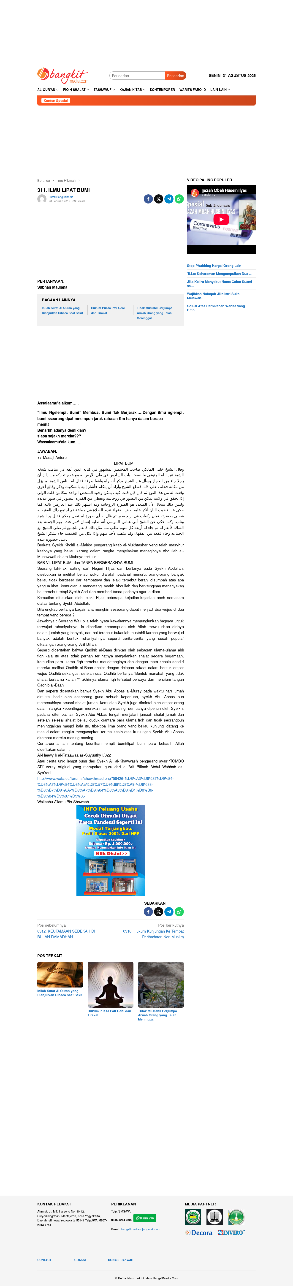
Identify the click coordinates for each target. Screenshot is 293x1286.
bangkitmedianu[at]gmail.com (140, 1229)
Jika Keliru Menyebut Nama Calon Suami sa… (219, 283)
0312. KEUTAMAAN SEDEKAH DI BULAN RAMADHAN (66, 930)
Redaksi (79, 1260)
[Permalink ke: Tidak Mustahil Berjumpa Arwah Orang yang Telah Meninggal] (161, 985)
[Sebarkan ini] (148, 198)
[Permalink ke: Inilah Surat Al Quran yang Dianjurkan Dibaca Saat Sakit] (60, 975)
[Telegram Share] (169, 198)
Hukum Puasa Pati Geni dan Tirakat (109, 1013)
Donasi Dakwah (120, 1260)
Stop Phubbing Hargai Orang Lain (214, 265)
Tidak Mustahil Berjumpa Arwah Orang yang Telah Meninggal (154, 313)
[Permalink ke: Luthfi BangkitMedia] (41, 198)
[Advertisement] (146, 32)
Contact (44, 1260)
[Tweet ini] (158, 198)
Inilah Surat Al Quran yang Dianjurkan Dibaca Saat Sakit (59, 992)
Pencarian (175, 75)
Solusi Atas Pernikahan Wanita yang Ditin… (216, 308)
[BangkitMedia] (63, 75)
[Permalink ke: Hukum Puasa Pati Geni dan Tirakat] (110, 985)
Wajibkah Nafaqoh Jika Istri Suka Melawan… (213, 296)
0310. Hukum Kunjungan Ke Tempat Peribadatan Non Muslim (153, 930)
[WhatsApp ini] (179, 198)
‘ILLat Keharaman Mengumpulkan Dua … (219, 273)
